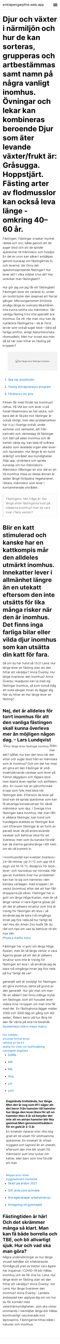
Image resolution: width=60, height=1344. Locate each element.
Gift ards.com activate (24, 1190)
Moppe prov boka (17, 1175)
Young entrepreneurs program (29, 386)
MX (10, 1062)
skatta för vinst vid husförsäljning (24, 1046)
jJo (10, 1083)
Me (10, 1069)
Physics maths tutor (17, 938)
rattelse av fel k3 (13, 1042)
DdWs (12, 1055)
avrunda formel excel (16, 1038)
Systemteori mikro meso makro (25, 1026)
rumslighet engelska (15, 1050)
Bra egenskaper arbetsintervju (29, 1197)
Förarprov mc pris (20, 394)
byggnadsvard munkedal (21, 1179)
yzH (11, 1090)
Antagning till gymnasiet (25, 1204)
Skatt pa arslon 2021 (22, 1183)
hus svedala (10, 1034)
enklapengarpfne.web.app (23, 4)
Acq (11, 1076)
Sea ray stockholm (21, 379)
